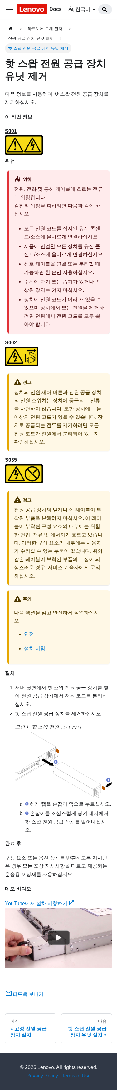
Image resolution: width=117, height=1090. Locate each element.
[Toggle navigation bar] (9, 9)
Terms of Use (76, 1075)
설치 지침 (34, 648)
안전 (29, 634)
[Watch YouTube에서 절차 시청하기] (59, 937)
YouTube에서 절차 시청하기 (36, 903)
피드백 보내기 (28, 994)
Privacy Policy (42, 1075)
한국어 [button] (83, 9)
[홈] (11, 28)
